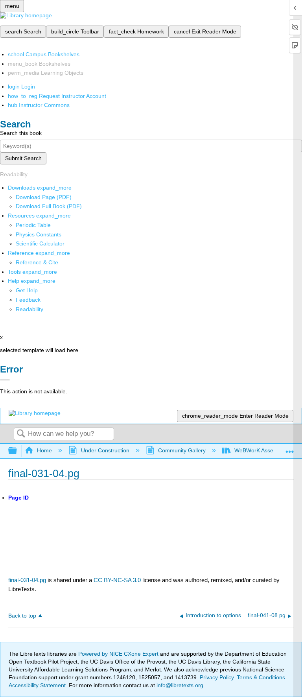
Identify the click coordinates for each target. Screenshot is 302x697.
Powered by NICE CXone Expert (119, 654)
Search (21, 434)
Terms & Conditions (261, 677)
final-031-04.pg (27, 580)
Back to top (22, 616)
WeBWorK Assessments (264, 450)
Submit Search (23, 158)
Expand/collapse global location (289, 449)
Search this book (21, 133)
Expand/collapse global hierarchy (17, 451)
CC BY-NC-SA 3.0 (117, 580)
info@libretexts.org (179, 685)
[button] (28, 300)
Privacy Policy (217, 677)
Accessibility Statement (37, 685)
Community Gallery (182, 450)
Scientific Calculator (40, 243)
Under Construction (105, 450)
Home (44, 450)
